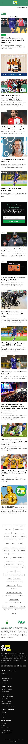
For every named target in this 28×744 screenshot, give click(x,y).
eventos (4, 683)
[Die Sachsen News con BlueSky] (18, 666)
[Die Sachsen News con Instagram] (8, 666)
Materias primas (11, 585)
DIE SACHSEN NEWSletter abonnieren (13, 507)
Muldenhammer (9, 564)
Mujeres (16, 533)
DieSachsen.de (5, 691)
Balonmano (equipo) (19, 526)
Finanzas (6, 547)
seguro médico (7, 609)
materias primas (13, 606)
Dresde (14, 613)
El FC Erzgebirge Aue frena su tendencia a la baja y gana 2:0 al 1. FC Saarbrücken (14, 442)
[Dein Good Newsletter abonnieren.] (14, 495)
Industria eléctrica (20, 595)
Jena (23, 533)
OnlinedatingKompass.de (8, 706)
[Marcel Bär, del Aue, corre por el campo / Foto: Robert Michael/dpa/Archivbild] (14, 362)
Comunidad (5, 680)
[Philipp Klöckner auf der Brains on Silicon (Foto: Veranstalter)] (14, 392)
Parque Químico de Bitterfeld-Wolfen (14, 602)
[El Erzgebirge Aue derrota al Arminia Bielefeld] (14, 178)
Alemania (20, 561)
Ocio (20, 585)
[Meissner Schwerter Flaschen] (14, 65)
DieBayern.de (5, 694)
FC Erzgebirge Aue (9, 561)
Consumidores (7, 526)
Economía (4, 714)
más (22, 106)
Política (4, 712)
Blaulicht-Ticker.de (7, 689)
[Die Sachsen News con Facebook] (15, 666)
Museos (22, 547)
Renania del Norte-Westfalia (14, 592)
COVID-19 (21, 540)
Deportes (4, 19)
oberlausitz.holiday (6, 703)
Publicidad (4, 138)
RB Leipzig (15, 536)
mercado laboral (19, 529)
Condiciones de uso (7, 732)
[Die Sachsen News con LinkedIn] (5, 666)
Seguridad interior (8, 595)
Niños (9, 578)
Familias (23, 606)
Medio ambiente (10, 543)
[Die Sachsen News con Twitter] (24, 666)
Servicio (4, 723)
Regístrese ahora (14, 221)
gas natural (14, 588)
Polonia (6, 557)
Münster (23, 536)
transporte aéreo (19, 609)
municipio (11, 571)
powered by (22, 7)
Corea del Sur (14, 568)
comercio (14, 547)
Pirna (23, 568)
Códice (4, 725)
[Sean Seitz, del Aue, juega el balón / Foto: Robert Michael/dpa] (14, 333)
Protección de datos (7, 730)
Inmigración (8, 529)
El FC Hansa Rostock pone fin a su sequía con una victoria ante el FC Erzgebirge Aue (12, 40)
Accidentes (6, 550)
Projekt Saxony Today (6, 627)
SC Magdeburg (14, 599)
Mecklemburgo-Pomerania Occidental (14, 575)
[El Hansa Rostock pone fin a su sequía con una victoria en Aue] (14, 25)
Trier (4, 606)
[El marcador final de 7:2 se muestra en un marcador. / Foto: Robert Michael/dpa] (14, 268)
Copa (18, 571)
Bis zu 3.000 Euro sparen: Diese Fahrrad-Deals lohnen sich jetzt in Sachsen (12, 314)
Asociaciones (21, 550)
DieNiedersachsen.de (7, 696)
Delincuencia (6, 536)
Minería (20, 543)
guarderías (19, 564)
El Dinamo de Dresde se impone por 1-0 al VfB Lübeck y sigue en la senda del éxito (14, 473)
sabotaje (13, 554)
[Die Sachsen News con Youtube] (11, 666)
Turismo (6, 568)
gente (5, 554)
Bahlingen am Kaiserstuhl (18, 557)
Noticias (3, 13)
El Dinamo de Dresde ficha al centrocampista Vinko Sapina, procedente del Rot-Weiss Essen (11, 98)
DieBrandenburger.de (7, 699)
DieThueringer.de (6, 701)
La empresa (5, 676)
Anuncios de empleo (7, 678)
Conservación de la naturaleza (14, 581)
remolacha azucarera (9, 540)
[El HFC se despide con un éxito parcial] (14, 117)
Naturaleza (17, 578)
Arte (14, 550)
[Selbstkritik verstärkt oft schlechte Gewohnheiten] (14, 147)
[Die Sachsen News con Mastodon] (21, 666)
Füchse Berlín (7, 533)
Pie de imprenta (6, 728)
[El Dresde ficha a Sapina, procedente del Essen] (14, 86)
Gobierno (21, 554)
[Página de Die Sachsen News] (2, 666)
